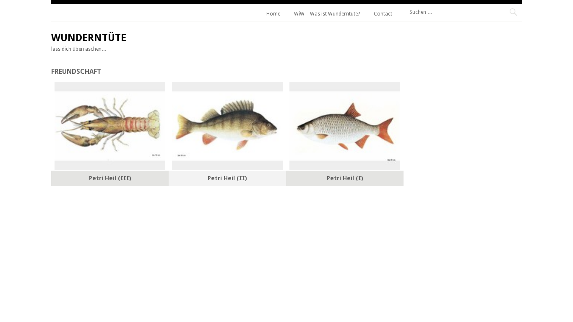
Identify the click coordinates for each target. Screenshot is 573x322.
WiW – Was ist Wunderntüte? (327, 14)
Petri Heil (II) (227, 178)
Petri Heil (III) (110, 178)
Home (273, 14)
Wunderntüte (88, 38)
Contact (383, 14)
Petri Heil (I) (345, 178)
